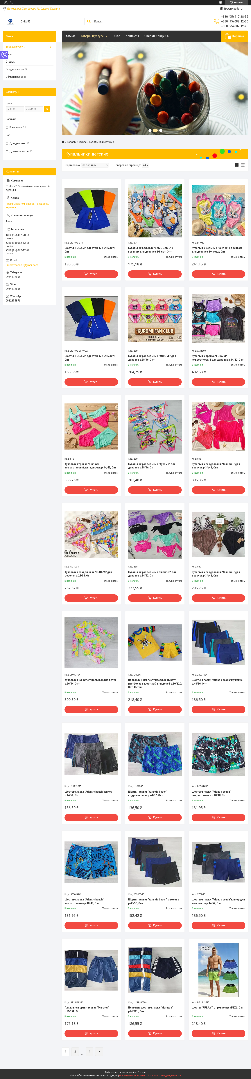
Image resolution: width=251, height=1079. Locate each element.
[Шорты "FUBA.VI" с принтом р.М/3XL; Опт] (218, 970)
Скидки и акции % (156, 36)
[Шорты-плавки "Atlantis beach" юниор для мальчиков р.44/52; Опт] (218, 862)
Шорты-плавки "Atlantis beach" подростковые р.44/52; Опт (147, 793)
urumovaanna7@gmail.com (22, 265)
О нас (116, 36)
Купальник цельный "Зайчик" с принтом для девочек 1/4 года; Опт (217, 249)
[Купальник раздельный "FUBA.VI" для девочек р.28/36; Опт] (91, 534)
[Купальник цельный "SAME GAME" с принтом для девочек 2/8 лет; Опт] (155, 210)
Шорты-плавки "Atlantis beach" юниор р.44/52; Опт (88, 793)
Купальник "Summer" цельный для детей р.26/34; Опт (90, 681)
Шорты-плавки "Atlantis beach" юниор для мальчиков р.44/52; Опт (218, 901)
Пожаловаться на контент (132, 1075)
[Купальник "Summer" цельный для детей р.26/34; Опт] (91, 642)
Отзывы (10, 61)
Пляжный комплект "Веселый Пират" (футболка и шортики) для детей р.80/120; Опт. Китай (155, 683)
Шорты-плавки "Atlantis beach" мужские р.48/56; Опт (217, 681)
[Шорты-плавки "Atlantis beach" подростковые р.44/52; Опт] (155, 754)
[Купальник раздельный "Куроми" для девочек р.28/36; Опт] (155, 426)
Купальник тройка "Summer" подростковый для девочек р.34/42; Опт (90, 466)
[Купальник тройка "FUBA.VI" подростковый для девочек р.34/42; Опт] (218, 318)
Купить (94, 273)
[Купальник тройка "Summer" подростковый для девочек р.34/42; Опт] (91, 426)
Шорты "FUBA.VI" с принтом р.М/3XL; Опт (217, 1007)
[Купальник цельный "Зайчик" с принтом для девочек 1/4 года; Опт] (218, 210)
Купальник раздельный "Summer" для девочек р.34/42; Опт (216, 466)
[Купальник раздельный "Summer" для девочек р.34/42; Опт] (218, 426)
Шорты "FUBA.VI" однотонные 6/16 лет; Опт (89, 249)
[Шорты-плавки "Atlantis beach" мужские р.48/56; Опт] (218, 642)
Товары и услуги (92, 36)
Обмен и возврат (16, 76)
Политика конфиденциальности (165, 1075)
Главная (69, 36)
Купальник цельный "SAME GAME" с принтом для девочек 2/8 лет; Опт (150, 249)
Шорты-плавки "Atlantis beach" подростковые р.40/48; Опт (211, 793)
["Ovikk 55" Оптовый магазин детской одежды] (10, 21)
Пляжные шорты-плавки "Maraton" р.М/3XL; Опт (86, 1009)
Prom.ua (142, 1072)
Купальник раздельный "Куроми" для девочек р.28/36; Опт (151, 466)
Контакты (132, 36)
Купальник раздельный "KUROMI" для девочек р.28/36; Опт (152, 358)
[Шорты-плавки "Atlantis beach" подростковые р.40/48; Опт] (218, 754)
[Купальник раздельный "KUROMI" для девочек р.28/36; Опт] (155, 318)
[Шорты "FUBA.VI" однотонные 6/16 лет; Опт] (91, 210)
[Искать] (89, 21)
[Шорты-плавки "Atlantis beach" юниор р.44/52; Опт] (91, 754)
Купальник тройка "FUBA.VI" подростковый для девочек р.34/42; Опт (217, 358)
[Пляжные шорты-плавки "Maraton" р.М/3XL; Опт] (91, 970)
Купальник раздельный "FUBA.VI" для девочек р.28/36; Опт (88, 574)
